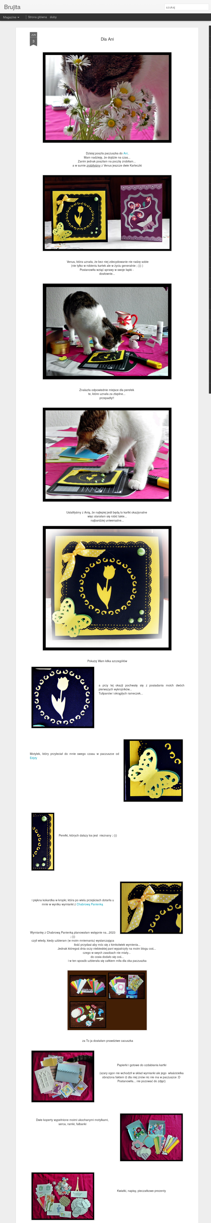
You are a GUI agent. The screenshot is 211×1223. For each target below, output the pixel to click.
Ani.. (126, 153)
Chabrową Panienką (90, 904)
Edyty (33, 758)
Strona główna (37, 17)
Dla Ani (107, 39)
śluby (53, 17)
